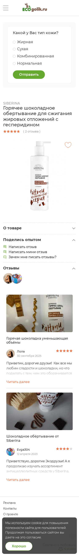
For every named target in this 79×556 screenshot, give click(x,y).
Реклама (9, 503)
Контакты (9, 508)
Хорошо (19, 546)
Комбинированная (35, 56)
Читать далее (18, 382)
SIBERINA (11, 103)
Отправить (29, 74)
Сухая (22, 49)
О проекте (10, 514)
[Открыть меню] (5, 8)
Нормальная (29, 63)
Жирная (25, 42)
